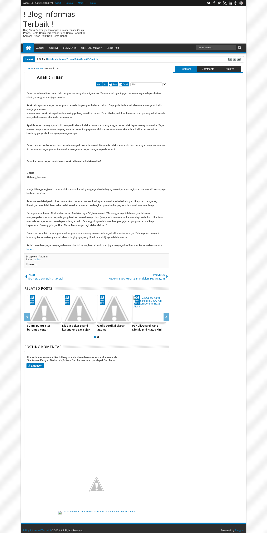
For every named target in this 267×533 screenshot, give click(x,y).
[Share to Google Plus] (40, 319)
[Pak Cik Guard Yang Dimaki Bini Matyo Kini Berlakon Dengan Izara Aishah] (149, 308)
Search (239, 48)
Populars (186, 68)
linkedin (230, 3)
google (219, 3)
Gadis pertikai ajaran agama (111, 327)
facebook (214, 3)
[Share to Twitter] (35, 319)
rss (225, 3)
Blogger (239, 530)
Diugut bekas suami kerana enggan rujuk (76, 327)
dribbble (235, 3)
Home (28, 48)
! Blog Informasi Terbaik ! (50, 19)
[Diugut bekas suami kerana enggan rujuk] (79, 308)
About (58, 3)
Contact (69, 3)
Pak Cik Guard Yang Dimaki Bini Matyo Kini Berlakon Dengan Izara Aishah (147, 327)
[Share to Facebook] (30, 319)
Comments (70, 47)
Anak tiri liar (50, 77)
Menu (93, 3)
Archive (53, 47)
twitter (208, 3)
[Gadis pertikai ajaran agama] (114, 308)
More (80, 3)
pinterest (241, 3)
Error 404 (113, 47)
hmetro (30, 249)
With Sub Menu (90, 47)
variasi (37, 259)
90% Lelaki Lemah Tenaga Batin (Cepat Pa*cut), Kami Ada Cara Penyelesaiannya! (88, 59)
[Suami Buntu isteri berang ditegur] (44, 308)
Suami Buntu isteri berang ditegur (39, 327)
